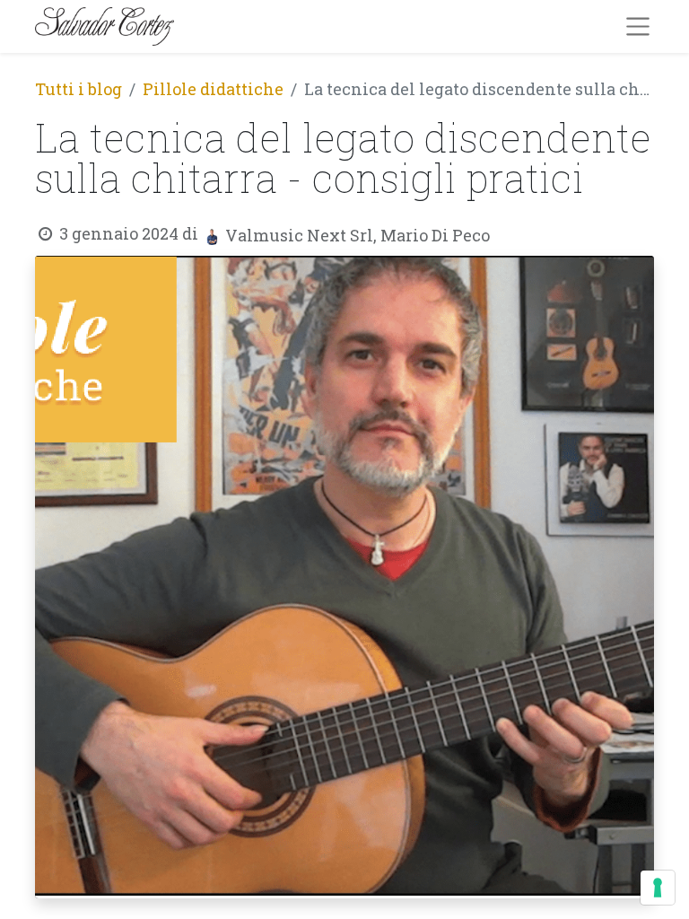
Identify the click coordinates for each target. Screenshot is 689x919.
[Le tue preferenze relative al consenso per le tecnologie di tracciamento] (658, 888)
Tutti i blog (78, 89)
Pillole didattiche (213, 89)
